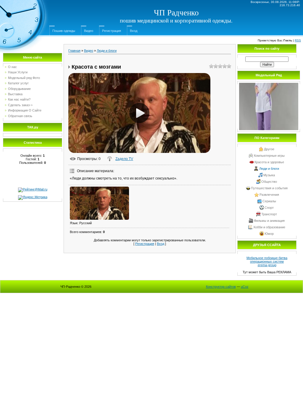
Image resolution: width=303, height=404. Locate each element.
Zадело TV (124, 159)
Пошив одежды (63, 31)
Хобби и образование (269, 227)
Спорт (269, 207)
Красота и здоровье (269, 162)
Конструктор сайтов (221, 286)
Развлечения (269, 194)
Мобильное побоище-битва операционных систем (266, 259)
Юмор (269, 233)
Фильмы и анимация (269, 220)
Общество (269, 181)
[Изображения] (99, 203)
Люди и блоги (107, 50)
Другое (269, 149)
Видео (88, 31)
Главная (74, 50)
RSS (298, 40)
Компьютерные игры (269, 155)
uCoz (245, 286)
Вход (133, 31)
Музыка (269, 175)
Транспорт (269, 214)
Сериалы (269, 201)
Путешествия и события (269, 188)
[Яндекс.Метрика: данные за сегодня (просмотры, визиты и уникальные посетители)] (32, 197)
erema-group (267, 265)
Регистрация (111, 31)
